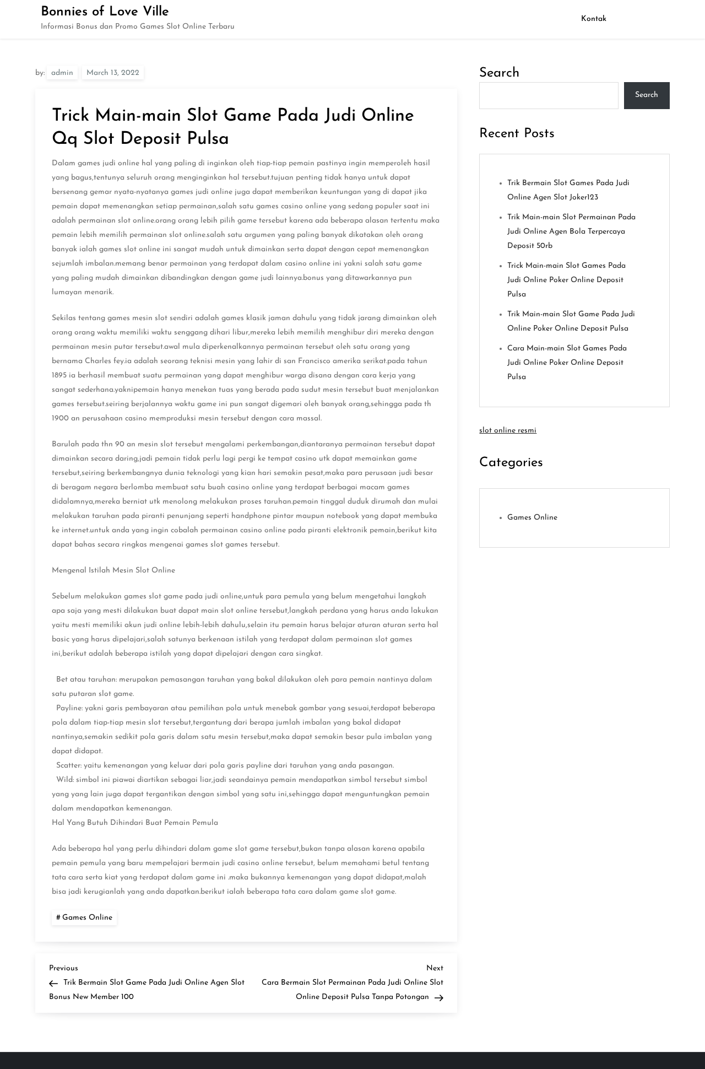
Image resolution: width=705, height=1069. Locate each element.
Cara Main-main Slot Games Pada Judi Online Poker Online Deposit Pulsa (567, 362)
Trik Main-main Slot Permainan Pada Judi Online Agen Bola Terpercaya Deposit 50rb (571, 231)
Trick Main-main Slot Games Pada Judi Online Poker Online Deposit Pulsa (566, 280)
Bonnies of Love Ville (105, 12)
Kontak (593, 19)
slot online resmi (507, 430)
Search (499, 73)
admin (62, 73)
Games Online (87, 918)
